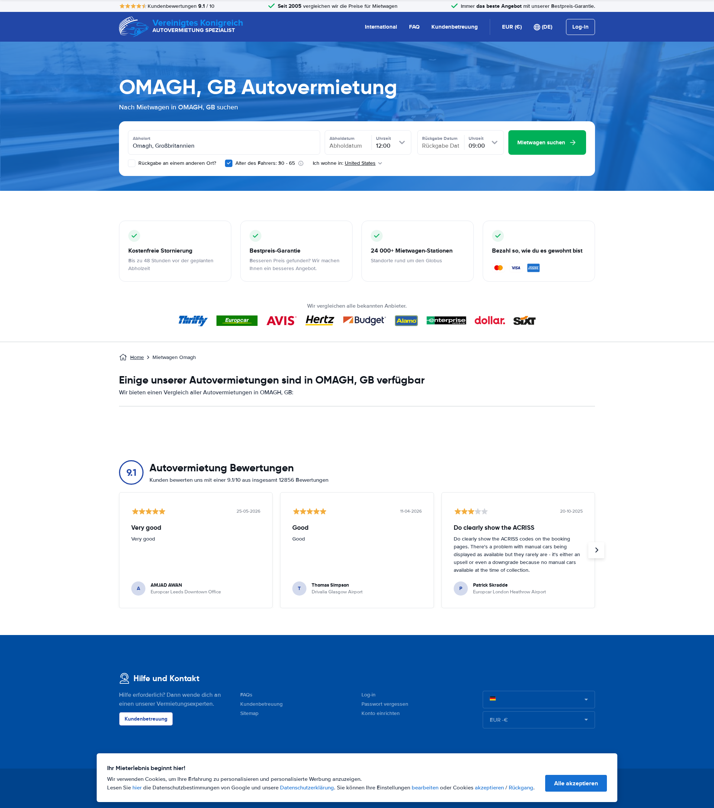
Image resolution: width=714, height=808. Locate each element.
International (381, 27)
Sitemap (249, 713)
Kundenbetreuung (454, 27)
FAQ (414, 27)
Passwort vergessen (384, 704)
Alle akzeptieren (576, 783)
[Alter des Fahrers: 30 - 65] (228, 163)
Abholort (141, 138)
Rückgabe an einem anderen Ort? (176, 163)
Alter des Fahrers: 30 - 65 (265, 163)
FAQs (246, 695)
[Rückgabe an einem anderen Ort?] (131, 163)
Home (137, 357)
